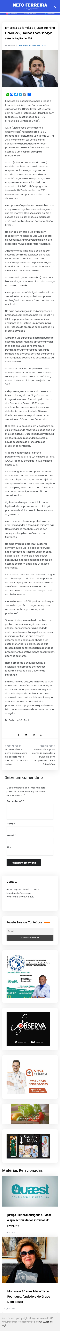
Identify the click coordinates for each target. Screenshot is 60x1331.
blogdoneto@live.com (19, 893)
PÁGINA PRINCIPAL (27, 46)
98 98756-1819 (26, 896)
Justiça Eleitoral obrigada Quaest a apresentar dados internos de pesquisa (29, 1220)
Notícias (41, 46)
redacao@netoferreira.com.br (23, 889)
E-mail (11, 835)
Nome (11, 823)
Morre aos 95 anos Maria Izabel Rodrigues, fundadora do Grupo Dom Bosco (28, 1297)
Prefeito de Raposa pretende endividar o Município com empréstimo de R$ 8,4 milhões (43, 757)
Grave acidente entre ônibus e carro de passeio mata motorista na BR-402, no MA (16, 757)
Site (9, 847)
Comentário (14, 801)
